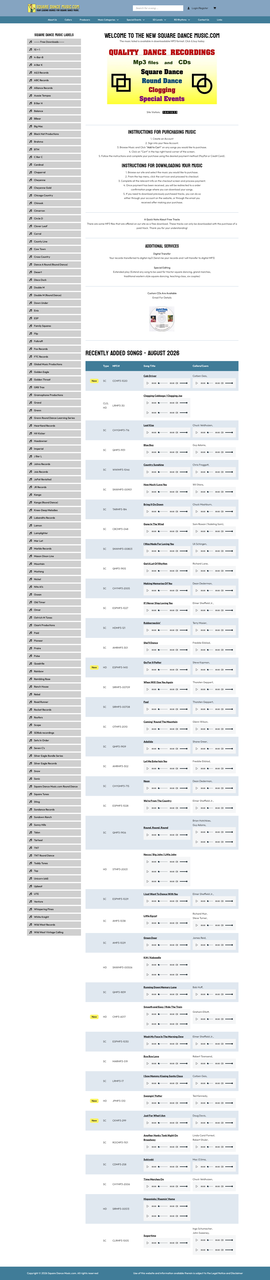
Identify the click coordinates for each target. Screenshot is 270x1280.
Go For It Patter (152, 662)
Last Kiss (149, 425)
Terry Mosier (199, 623)
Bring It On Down (153, 504)
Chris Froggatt (201, 464)
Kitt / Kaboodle (152, 957)
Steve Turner (200, 918)
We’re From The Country (158, 800)
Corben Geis (200, 376)
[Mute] (176, 383)
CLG (105, 403)
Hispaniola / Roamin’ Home (159, 1199)
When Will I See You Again (158, 682)
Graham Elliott (201, 1011)
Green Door (150, 937)
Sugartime (150, 1235)
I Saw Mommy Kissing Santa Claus (163, 1076)
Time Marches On (154, 1179)
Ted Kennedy (200, 1096)
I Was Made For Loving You (159, 544)
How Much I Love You (155, 484)
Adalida (148, 741)
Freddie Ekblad (201, 642)
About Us (52, 19)
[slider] (184, 383)
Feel (146, 702)
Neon (147, 781)
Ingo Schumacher (202, 1228)
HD (105, 407)
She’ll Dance (151, 642)
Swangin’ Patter (153, 1096)
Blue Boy (149, 445)
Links (219, 19)
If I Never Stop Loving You (158, 603)
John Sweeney (201, 1232)
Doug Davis (199, 1115)
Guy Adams (199, 445)
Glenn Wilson (200, 721)
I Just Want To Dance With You (161, 894)
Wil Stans (198, 484)
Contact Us (203, 19)
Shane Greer (200, 741)
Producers (85, 19)
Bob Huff (197, 987)
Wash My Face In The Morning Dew (164, 1036)
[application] (167, 383)
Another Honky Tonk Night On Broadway (161, 1137)
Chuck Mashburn (202, 504)
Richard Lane (200, 563)
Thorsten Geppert (203, 682)
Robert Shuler (200, 1139)
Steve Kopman (201, 662)
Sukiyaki (149, 1159)
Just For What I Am (154, 1115)
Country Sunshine (154, 464)
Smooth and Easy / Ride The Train (163, 1007)
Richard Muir (200, 913)
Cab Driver (150, 376)
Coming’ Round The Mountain (160, 721)
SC (104, 380)
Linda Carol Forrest (203, 1135)
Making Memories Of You (158, 583)
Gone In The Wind (154, 524)
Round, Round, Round (156, 827)
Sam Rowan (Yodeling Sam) (208, 524)
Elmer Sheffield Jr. (203, 603)
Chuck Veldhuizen (202, 425)
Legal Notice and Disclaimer (227, 1273)
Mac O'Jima (199, 1159)
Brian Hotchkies (201, 820)
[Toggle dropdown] (118, 20)
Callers (68, 19)
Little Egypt (150, 916)
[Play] (148, 383)
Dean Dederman (202, 583)
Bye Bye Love (151, 1056)
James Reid (199, 937)
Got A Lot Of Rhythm (155, 563)
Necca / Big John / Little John (160, 854)
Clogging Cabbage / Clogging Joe (163, 395)
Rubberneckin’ (152, 623)
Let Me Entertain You (155, 761)
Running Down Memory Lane (160, 987)
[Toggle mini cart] (214, 8)
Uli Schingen (199, 544)
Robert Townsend (202, 1056)
